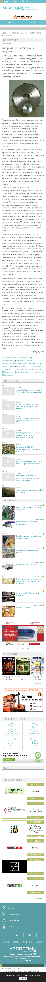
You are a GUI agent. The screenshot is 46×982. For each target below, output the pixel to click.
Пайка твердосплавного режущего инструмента (28, 508)
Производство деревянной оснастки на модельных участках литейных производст (29, 581)
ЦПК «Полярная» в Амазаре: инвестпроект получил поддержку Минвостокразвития (28, 478)
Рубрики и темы (27, 942)
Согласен (23, 978)
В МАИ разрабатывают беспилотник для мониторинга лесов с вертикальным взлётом (29, 435)
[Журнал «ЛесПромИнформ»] (23, 8)
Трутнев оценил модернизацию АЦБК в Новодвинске (30, 491)
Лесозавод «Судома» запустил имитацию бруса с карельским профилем (27, 406)
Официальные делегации (34, 748)
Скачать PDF (8, 679)
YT (29, 935)
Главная (4, 33)
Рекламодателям (14, 914)
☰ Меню (8, 22)
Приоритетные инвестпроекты (12, 748)
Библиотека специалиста (12, 733)
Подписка (11, 908)
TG (27, 1)
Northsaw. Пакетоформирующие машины (27, 551)
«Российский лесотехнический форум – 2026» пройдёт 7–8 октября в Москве (30, 391)
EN (16, 1)
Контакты (11, 926)
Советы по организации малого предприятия (27, 523)
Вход (8, 1)
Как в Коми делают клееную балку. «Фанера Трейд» (28, 537)
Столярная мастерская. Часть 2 (27, 564)
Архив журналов (13, 920)
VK (23, 1)
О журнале (39, 942)
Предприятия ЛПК (34, 733)
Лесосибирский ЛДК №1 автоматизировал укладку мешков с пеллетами (29, 449)
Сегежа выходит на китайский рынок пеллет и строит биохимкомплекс (29, 462)
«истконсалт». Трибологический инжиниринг (27, 594)
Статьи (25, 33)
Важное (6, 942)
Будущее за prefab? (23, 607)
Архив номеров (15, 33)
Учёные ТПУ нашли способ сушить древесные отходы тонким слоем (28, 419)
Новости (15, 942)
